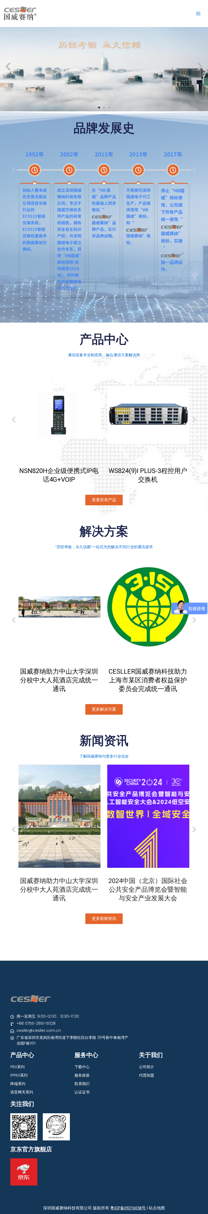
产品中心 (22, 1055)
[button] (99, 107)
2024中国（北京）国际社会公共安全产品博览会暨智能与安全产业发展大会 (147, 889)
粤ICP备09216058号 (128, 1208)
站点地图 (157, 1208)
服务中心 (86, 1055)
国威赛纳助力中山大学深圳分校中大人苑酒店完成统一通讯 (59, 680)
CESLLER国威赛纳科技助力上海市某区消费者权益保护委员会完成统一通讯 (148, 680)
